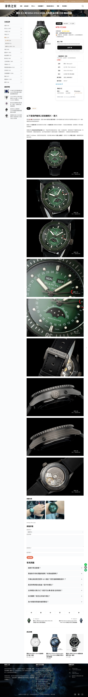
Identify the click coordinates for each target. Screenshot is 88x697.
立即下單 (69, 47)
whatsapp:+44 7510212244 (77, 1)
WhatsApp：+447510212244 (76, 669)
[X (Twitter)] (41, 612)
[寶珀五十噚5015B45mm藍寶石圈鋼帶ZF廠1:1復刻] (75, 643)
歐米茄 (6, 58)
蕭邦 (5, 82)
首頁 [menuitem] (21, 6)
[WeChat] (78, 694)
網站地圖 (53, 694)
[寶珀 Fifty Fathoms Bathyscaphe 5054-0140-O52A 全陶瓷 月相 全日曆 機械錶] (55, 643)
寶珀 (27, 657)
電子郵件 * (29, 552)
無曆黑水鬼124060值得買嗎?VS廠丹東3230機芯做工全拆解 (43, 688)
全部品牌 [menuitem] (26, 6)
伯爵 (5, 25)
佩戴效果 (34, 108)
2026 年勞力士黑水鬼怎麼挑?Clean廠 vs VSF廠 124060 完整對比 (43, 676)
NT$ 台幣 (59, 23)
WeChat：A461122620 (51, 1)
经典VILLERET (31, 657)
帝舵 (5, 49)
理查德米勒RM (8, 67)
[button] (55, 567)
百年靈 (6, 70)
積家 (5, 76)
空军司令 (7, 43)
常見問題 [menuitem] (64, 6)
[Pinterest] (50, 612)
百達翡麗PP (7, 73)
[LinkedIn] (60, 612)
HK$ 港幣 (66, 23)
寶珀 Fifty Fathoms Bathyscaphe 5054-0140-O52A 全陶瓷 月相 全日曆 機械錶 (54, 655)
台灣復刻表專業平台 (34, 694)
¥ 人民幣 (72, 23)
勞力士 (6, 28)
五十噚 (47, 658)
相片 (29, 108)
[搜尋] (83, 6)
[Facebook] (31, 612)
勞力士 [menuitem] (33, 6)
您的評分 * (29, 529)
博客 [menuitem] (58, 6)
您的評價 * (29, 534)
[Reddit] (69, 612)
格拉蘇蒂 (6, 55)
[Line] (75, 694)
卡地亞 (6, 31)
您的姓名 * (29, 548)
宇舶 (5, 34)
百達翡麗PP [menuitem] (41, 6)
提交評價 (30, 557)
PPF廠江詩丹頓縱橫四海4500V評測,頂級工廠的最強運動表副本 (43, 670)
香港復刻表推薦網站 (45, 694)
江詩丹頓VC (7, 61)
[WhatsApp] (79, 612)
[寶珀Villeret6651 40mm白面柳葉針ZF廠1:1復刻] (35, 643)
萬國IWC (6, 79)
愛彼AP (6, 52)
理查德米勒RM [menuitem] (50, 6)
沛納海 (6, 64)
